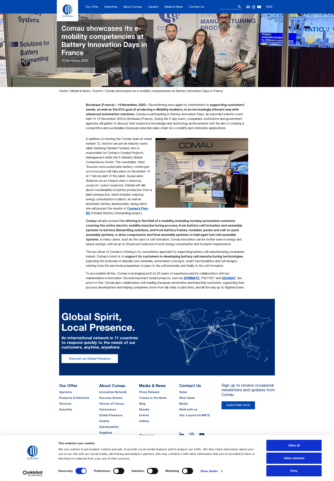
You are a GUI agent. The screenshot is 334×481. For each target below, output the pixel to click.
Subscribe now (238, 405)
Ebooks (144, 409)
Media (183, 403)
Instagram (254, 7)
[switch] (118, 471)
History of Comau (111, 403)
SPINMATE (191, 278)
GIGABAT (229, 278)
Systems (65, 392)
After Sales (187, 397)
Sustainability (109, 426)
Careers (153, 6)
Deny (294, 470)
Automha (65, 409)
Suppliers (105, 432)
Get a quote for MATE (194, 415)
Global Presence (110, 415)
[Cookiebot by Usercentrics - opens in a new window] (33, 473)
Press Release (149, 392)
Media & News (173, 6)
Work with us (188, 409)
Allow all (294, 445)
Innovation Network (113, 392)
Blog (142, 403)
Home (63, 91)
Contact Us (196, 6)
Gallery (144, 421)
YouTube (259, 7)
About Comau (133, 6)
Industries (111, 6)
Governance (107, 409)
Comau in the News (153, 397)
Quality (104, 421)
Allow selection (294, 458)
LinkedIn (248, 7)
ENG (269, 6)
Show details (209, 471)
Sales (183, 392)
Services (65, 403)
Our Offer (92, 6)
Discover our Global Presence (90, 358)
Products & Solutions (74, 397)
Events (97, 91)
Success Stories (111, 397)
